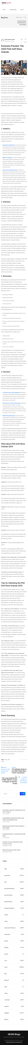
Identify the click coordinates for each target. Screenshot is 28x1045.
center (14, 921)
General (14, 954)
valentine (14, 1006)
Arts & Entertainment (14, 888)
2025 (5, 759)
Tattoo (14, 993)
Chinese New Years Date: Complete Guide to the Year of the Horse (14, 811)
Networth (14, 980)
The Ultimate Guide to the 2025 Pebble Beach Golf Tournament (19, 771)
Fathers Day (14, 934)
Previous (14, 767)
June (14, 960)
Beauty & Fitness (14, 901)
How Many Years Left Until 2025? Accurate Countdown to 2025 (13, 842)
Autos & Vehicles (14, 895)
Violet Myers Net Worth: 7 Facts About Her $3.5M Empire (14, 834)
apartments (14, 875)
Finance (14, 941)
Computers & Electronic (14, 927)
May (14, 973)
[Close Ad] (14, 1044)
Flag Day (14, 947)
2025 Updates (13, 9)
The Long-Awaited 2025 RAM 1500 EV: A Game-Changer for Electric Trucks (9, 780)
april (14, 882)
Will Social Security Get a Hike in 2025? (11, 850)
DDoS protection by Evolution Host (14, 1042)
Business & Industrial (14, 908)
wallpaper (14, 1013)
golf (9, 759)
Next (16, 776)
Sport (14, 986)
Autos (22, 9)
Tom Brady (14, 999)
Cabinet (14, 914)
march (14, 967)
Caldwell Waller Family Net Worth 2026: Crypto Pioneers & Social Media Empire (13, 818)
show (2, 761)
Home (4, 9)
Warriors (14, 1019)
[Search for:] (12, 793)
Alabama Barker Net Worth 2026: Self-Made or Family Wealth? (13, 826)
